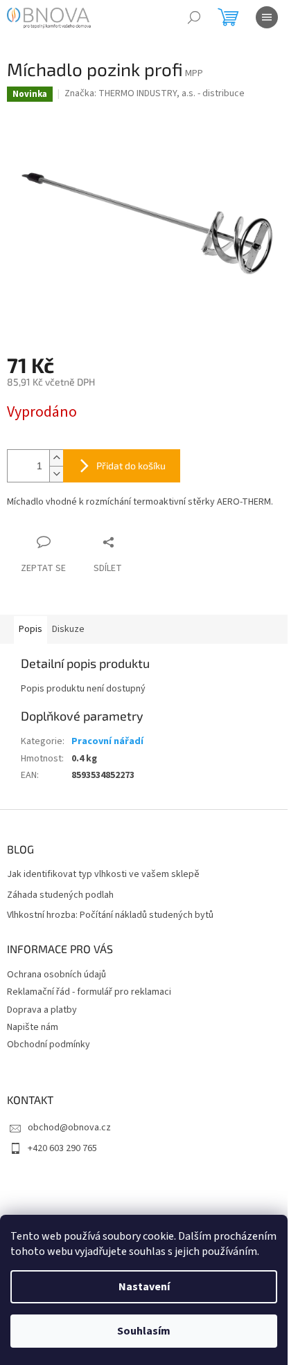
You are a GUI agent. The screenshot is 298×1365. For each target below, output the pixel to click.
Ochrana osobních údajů (56, 975)
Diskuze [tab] (68, 629)
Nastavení (144, 1286)
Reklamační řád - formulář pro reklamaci (89, 992)
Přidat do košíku (131, 465)
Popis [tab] (30, 629)
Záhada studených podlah (60, 895)
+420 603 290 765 (62, 1148)
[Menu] (267, 17)
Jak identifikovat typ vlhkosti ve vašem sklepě (103, 874)
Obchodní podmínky (48, 1044)
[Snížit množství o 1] (56, 474)
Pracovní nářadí (107, 741)
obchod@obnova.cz (69, 1128)
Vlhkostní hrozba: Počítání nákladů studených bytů (110, 915)
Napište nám (32, 1027)
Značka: (154, 93)
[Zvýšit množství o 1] (56, 458)
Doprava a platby (42, 1010)
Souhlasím (143, 1331)
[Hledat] (194, 17)
